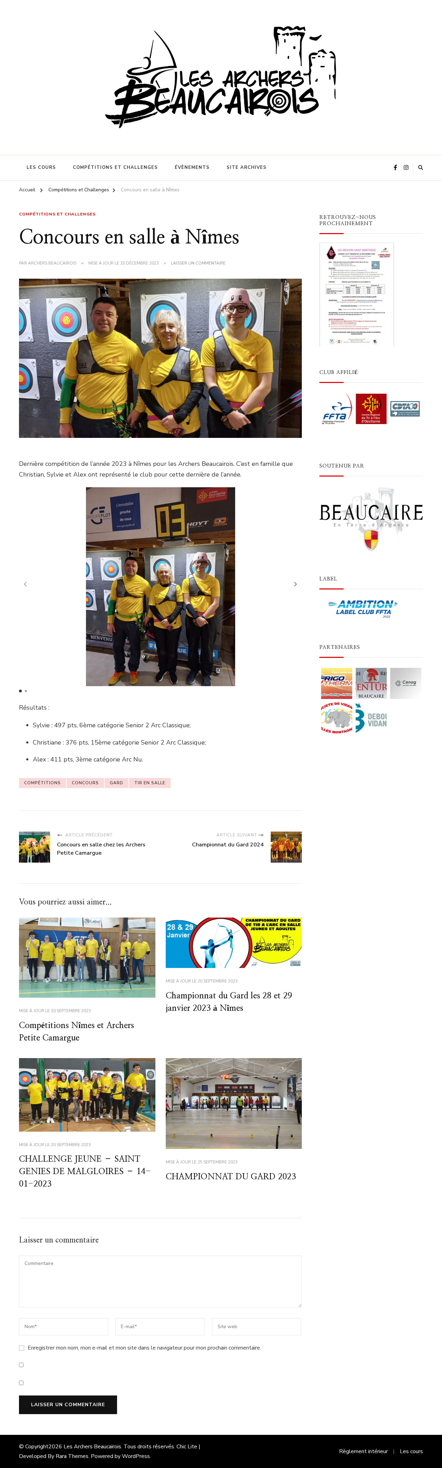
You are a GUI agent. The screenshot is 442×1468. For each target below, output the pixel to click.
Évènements (192, 167)
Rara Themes (72, 1456)
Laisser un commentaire (198, 263)
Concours (85, 783)
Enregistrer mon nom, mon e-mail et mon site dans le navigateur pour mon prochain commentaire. (144, 1348)
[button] (295, 584)
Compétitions (42, 783)
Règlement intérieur (363, 1451)
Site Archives (247, 167)
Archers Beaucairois (52, 263)
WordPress (136, 1456)
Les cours (41, 167)
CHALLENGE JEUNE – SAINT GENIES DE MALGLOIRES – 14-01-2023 (85, 1171)
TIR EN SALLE (149, 783)
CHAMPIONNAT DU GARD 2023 (231, 1177)
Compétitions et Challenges (115, 167)
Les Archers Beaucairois (92, 1446)
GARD (116, 783)
